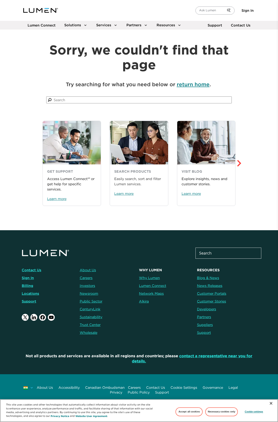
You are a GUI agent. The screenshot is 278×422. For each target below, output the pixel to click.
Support (215, 25)
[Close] (271, 403)
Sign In (248, 10)
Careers (134, 387)
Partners (204, 317)
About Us (45, 387)
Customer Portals (211, 293)
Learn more (56, 199)
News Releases (209, 285)
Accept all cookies (189, 411)
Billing (27, 285)
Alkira (144, 301)
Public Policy (139, 392)
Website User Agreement (91, 415)
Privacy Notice (60, 415)
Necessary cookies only (221, 411)
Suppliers (205, 325)
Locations (30, 293)
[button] (246, 163)
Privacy (116, 392)
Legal (233, 387)
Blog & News (208, 278)
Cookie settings (254, 411)
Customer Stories (211, 301)
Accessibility (69, 387)
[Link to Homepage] (40, 10)
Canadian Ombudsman (105, 387)
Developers (206, 309)
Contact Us (240, 25)
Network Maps (151, 293)
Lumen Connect (152, 285)
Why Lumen (149, 278)
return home (193, 84)
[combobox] (139, 99)
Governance (213, 387)
